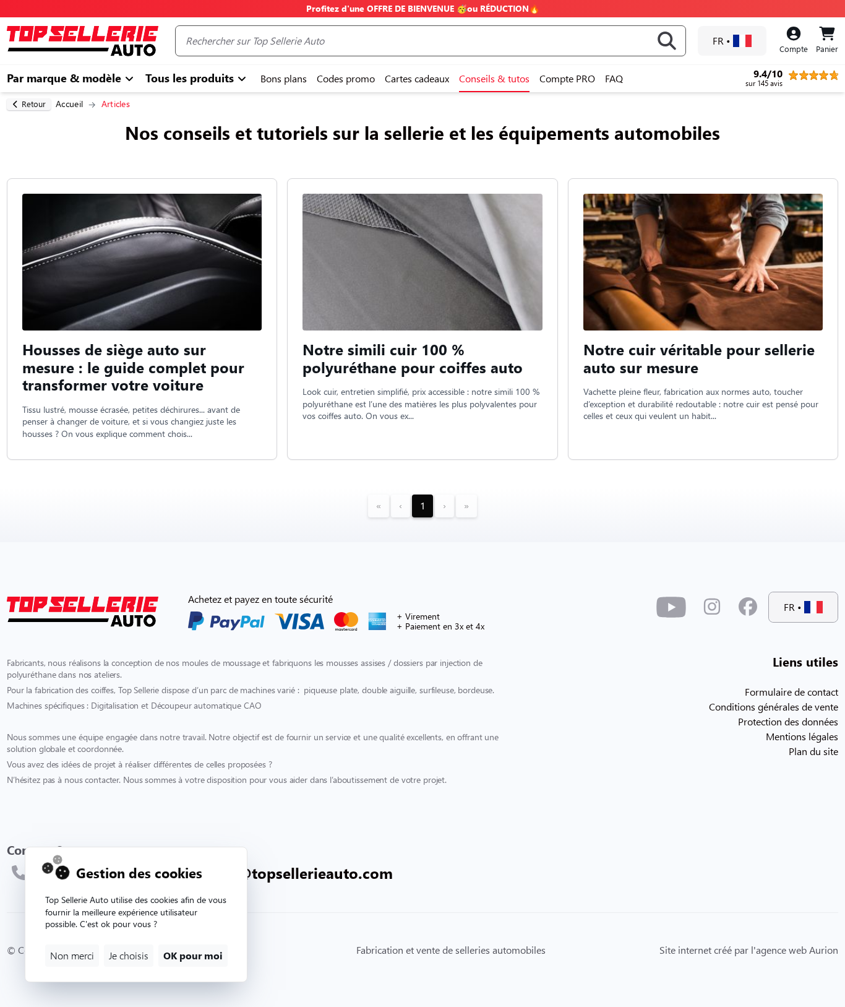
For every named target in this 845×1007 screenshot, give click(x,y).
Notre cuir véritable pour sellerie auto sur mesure (699, 358)
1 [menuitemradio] (423, 505)
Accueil (69, 104)
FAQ (614, 78)
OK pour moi (193, 955)
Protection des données (788, 721)
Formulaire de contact (791, 691)
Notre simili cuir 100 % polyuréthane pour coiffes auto (412, 358)
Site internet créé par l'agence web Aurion (748, 949)
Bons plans (283, 78)
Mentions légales (802, 736)
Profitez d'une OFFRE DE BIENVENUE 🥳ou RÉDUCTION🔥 (422, 8)
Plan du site (813, 751)
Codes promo (346, 78)
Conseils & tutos (494, 78)
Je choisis (128, 955)
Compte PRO (567, 78)
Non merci (72, 955)
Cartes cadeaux (417, 78)
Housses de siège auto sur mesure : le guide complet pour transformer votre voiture (133, 367)
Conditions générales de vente (773, 706)
